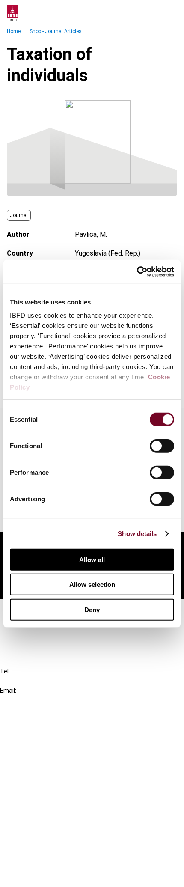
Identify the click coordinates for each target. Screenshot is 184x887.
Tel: (5, 671)
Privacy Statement (45, 828)
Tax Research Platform (52, 743)
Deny (92, 609)
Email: (8, 690)
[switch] (162, 445)
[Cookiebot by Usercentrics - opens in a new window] (136, 271)
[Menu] (168, 13)
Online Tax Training (45, 758)
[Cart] (151, 13)
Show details (137, 533)
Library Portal (37, 774)
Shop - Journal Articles (56, 31)
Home (14, 31)
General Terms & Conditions (58, 813)
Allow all (92, 559)
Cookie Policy (37, 844)
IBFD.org (30, 727)
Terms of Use (37, 875)
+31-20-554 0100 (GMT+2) (41, 681)
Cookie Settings (41, 859)
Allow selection (92, 584)
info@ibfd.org (20, 700)
